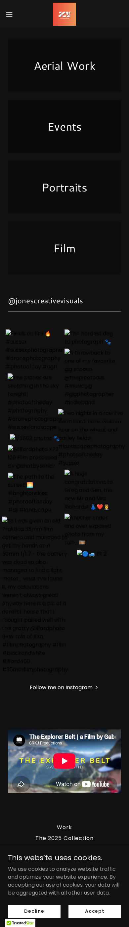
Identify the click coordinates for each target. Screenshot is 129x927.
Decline (34, 911)
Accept (95, 911)
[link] (64, 14)
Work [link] (64, 827)
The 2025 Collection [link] (64, 838)
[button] (12, 14)
